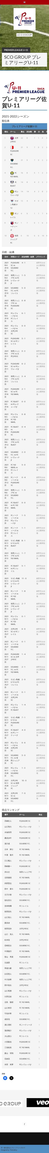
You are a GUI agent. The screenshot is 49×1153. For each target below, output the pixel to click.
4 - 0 (23, 730)
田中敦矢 (8, 985)
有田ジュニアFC (14, 239)
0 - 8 (23, 301)
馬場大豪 (8, 968)
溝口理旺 (8, 1025)
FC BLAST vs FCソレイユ (15, 568)
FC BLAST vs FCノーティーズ (15, 732)
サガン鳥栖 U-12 (14, 204)
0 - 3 (23, 351)
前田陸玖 (8, 912)
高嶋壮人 (8, 821)
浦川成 (7, 844)
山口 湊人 (9, 934)
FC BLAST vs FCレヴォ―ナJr (15, 404)
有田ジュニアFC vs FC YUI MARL (15, 555)
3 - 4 (23, 376)
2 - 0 (23, 452)
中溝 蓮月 (9, 855)
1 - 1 (23, 528)
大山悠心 (8, 1036)
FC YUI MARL (24, 849)
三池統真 (8, 1047)
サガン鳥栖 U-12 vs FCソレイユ (15, 682)
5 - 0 (23, 288)
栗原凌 (7, 923)
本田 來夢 (9, 1065)
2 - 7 (23, 604)
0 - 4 (23, 427)
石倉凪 (7, 1059)
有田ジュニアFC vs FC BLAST (15, 442)
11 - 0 (24, 578)
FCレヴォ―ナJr (25, 827)
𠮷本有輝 (8, 906)
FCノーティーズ (14, 226)
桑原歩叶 (8, 838)
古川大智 (8, 895)
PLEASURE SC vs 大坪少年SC (15, 656)
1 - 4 (23, 654)
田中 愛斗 (9, 889)
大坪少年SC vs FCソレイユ (15, 631)
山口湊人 (8, 917)
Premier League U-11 (16, 50)
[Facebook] (24, 1124)
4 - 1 (23, 263)
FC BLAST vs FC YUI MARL (15, 505)
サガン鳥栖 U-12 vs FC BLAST (15, 543)
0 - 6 (23, 743)
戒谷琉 (7, 1019)
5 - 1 (23, 338)
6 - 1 (23, 313)
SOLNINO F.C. (14, 165)
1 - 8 (23, 591)
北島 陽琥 (9, 1002)
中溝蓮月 (8, 951)
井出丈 (7, 872)
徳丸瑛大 (8, 900)
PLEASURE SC (14, 152)
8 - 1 (23, 541)
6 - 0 (23, 629)
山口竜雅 (8, 991)
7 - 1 (23, 717)
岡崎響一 (8, 866)
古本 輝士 (9, 849)
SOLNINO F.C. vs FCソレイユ (14, 290)
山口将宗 (8, 1008)
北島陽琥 (8, 878)
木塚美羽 (8, 832)
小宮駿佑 (8, 1042)
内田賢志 (8, 883)
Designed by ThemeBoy (9, 1150)
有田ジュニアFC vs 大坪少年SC (15, 353)
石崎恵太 (8, 946)
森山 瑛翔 (9, 1053)
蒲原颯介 (8, 1031)
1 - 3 (23, 768)
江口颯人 (8, 861)
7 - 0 (23, 793)
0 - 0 (23, 326)
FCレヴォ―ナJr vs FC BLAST (15, 707)
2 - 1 (23, 389)
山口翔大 (8, 827)
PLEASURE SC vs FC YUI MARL (15, 391)
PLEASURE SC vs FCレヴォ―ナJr (15, 366)
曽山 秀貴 (9, 957)
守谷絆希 (8, 1013)
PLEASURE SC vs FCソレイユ (15, 341)
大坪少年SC (24, 929)
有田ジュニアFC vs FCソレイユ (15, 379)
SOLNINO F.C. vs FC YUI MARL (15, 669)
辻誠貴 (7, 963)
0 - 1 (23, 616)
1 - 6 (23, 440)
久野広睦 (8, 997)
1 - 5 (23, 275)
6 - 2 (23, 364)
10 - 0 (24, 781)
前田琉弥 (8, 929)
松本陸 (7, 940)
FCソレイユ (23, 906)
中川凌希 (8, 980)
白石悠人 (8, 974)
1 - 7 (23, 553)
